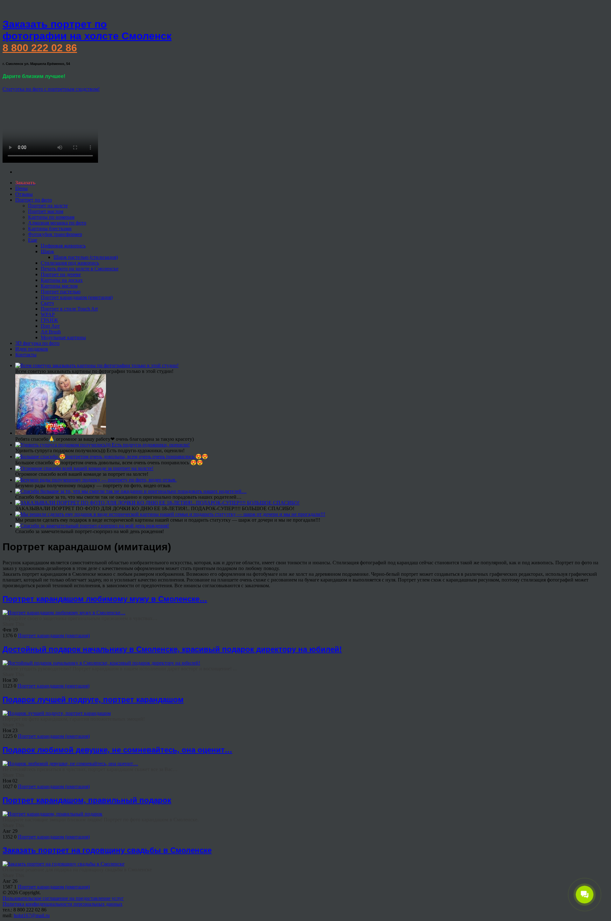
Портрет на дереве (61, 274)
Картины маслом (59, 286)
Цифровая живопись (63, 245)
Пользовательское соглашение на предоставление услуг (63, 898)
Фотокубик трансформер (55, 234)
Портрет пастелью (61, 291)
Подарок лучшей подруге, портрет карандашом (93, 699)
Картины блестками (50, 228)
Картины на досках (62, 280)
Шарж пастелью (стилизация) (85, 257)
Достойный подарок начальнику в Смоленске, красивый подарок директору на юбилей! (172, 649)
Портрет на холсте (48, 205)
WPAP (48, 314)
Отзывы (24, 194)
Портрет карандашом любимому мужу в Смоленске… (105, 599)
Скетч (47, 303)
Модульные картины (63, 337)
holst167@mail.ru (32, 915)
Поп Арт (50, 326)
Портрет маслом (45, 211)
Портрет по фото (33, 200)
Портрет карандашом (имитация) (77, 297)
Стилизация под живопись (70, 263)
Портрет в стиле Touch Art (69, 308)
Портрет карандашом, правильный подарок (87, 800)
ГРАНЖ (49, 320)
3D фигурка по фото (37, 343)
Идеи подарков (31, 349)
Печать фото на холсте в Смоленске (79, 268)
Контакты (26, 354)
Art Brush (51, 331)
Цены (21, 188)
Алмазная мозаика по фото (57, 222)
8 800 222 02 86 (40, 48)
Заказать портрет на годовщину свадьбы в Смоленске (107, 850)
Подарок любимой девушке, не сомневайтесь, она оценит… (117, 750)
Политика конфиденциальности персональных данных (63, 904)
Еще (32, 240)
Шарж (47, 251)
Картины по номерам (51, 217)
